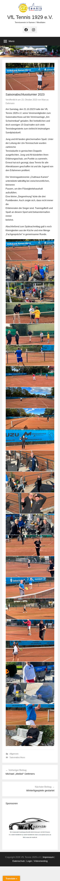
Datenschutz (18, 861)
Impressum (48, 857)
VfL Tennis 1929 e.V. (30, 17)
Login (29, 861)
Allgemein (13, 754)
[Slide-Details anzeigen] (30, 826)
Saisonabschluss (17, 757)
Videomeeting (41, 861)
